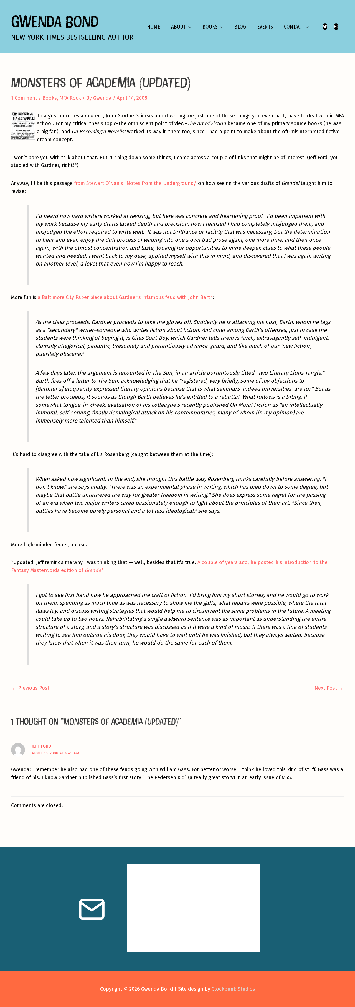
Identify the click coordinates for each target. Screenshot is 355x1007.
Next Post (329, 688)
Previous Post (30, 688)
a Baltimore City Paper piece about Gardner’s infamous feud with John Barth (125, 297)
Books (49, 98)
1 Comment (24, 98)
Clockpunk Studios (233, 989)
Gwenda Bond (54, 21)
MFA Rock (70, 98)
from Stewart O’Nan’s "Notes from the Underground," (135, 183)
